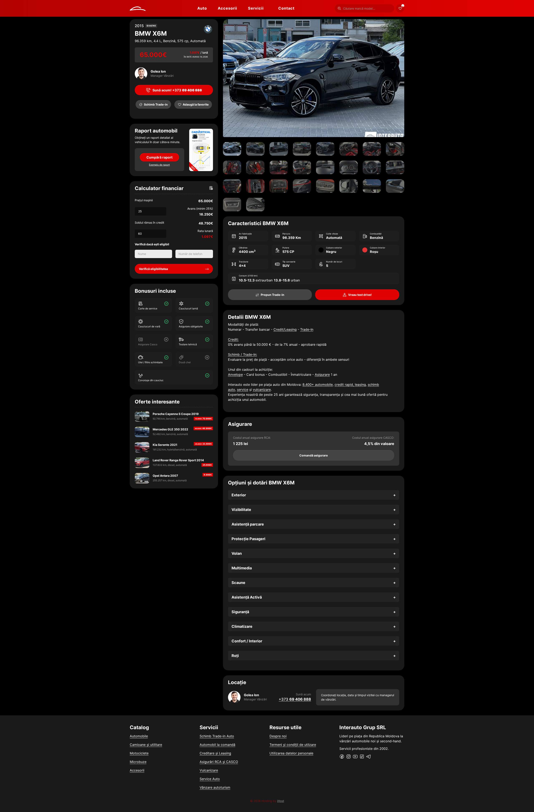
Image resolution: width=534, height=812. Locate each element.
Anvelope (235, 374)
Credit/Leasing (285, 329)
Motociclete (139, 753)
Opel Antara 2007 (165, 475)
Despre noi (278, 736)
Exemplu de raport (159, 165)
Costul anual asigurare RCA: (252, 437)
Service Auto (210, 779)
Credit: (233, 339)
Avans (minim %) (200, 208)
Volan (237, 553)
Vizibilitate (241, 509)
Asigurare (322, 374)
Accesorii (227, 8)
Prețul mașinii (144, 200)
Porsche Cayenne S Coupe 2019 (176, 414)
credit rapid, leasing (350, 384)
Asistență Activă (247, 597)
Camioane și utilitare (146, 745)
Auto (202, 8)
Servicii (256, 8)
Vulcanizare (209, 770)
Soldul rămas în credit (149, 222)
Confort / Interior (247, 641)
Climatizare (242, 626)
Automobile (139, 736)
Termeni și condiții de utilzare (293, 745)
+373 (295, 699)
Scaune (238, 582)
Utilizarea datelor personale (291, 753)
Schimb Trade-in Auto (217, 736)
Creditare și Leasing (215, 753)
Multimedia (242, 568)
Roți (235, 655)
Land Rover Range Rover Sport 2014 (178, 460)
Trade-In (306, 329)
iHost (280, 801)
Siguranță (240, 612)
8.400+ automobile (317, 384)
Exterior (239, 495)
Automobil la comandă (217, 745)
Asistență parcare (248, 524)
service (242, 389)
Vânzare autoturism (215, 787)
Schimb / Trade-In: (242, 354)
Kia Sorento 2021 (165, 444)
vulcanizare (262, 389)
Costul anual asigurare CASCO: (373, 437)
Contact (286, 8)
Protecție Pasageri (248, 539)
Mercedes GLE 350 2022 (170, 429)
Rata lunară (205, 231)
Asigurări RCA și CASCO (219, 762)
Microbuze (138, 762)
